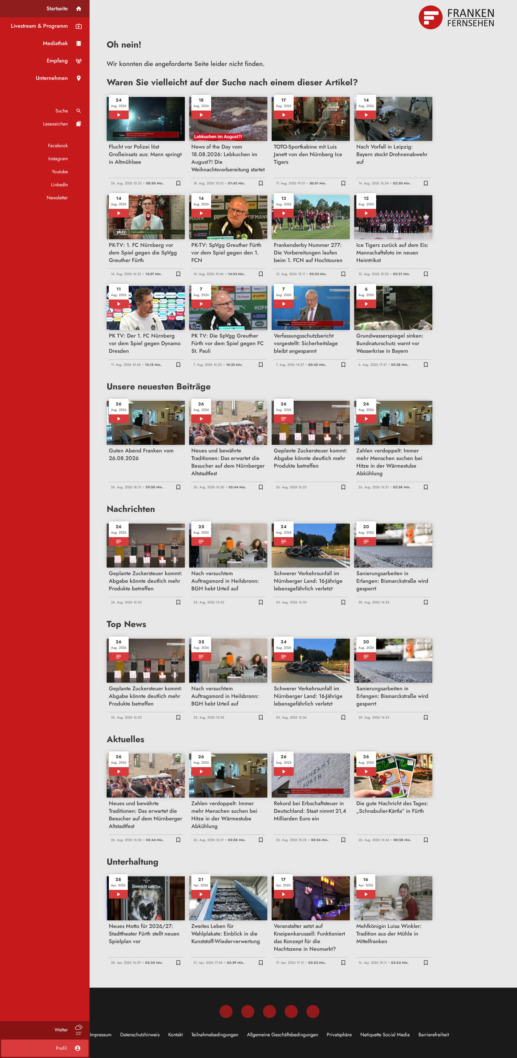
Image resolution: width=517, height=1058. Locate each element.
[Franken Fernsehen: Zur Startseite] (457, 17)
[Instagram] (247, 1011)
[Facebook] (226, 1011)
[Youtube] (269, 1011)
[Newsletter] (312, 1011)
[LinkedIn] (291, 1011)
